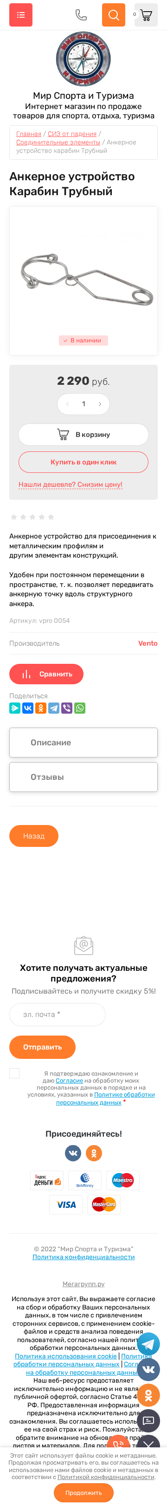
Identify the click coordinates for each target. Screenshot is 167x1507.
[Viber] (66, 708)
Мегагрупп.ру (84, 1284)
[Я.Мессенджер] (14, 708)
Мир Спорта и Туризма (83, 95)
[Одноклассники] (40, 708)
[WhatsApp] (79, 708)
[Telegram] (53, 708)
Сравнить (55, 674)
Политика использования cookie (66, 1356)
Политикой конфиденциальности (106, 1476)
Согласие (69, 1080)
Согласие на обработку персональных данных (90, 1368)
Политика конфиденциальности (83, 1257)
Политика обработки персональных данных (82, 1360)
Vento (148, 643)
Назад (34, 836)
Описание (51, 742)
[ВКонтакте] (27, 708)
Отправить (42, 1047)
